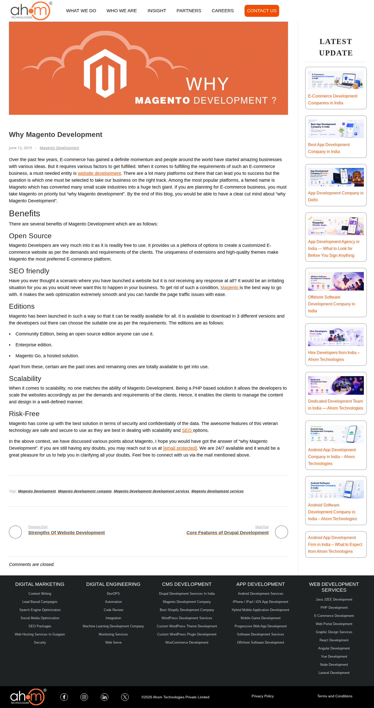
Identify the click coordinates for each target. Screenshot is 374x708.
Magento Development (59, 147)
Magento (230, 287)
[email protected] (180, 448)
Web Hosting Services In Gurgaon (40, 634)
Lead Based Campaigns (39, 602)
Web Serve (113, 642)
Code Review (113, 610)
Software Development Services (260, 634)
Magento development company (85, 491)
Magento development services (217, 491)
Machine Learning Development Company (113, 626)
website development (99, 173)
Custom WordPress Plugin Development (187, 634)
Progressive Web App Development (261, 626)
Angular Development (334, 648)
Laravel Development (334, 673)
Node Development (334, 665)
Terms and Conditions (334, 696)
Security (40, 642)
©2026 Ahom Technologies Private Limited (175, 697)
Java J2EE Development (334, 599)
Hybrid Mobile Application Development (260, 610)
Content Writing (39, 594)
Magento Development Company (187, 602)
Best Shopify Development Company (187, 610)
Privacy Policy (263, 696)
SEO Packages (39, 626)
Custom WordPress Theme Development (187, 626)
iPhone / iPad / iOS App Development (260, 602)
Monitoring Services (113, 634)
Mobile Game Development (261, 618)
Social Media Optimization (40, 618)
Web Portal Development (334, 624)
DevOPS (113, 594)
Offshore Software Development (260, 642)
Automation (113, 602)
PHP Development (334, 608)
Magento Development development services (151, 491)
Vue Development (334, 656)
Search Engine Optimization (40, 610)
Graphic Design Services (334, 632)
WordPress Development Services (187, 618)
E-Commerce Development (334, 616)
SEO (187, 430)
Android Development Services (260, 594)
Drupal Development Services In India (187, 594)
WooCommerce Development (186, 642)
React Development (334, 640)
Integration (113, 618)
